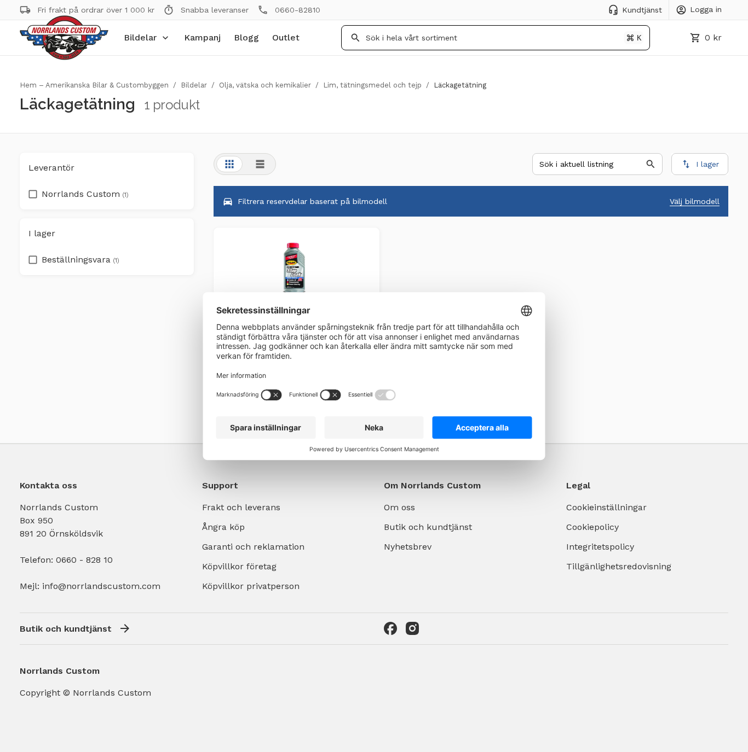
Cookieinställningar (606, 507)
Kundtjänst (642, 9)
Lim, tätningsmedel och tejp (372, 85)
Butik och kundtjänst (428, 527)
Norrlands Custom (85, 194)
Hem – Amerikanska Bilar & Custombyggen (94, 85)
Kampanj (202, 37)
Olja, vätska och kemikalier (265, 85)
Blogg (246, 37)
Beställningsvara (80, 259)
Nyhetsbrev (407, 546)
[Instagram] (412, 628)
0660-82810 (297, 9)
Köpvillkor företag (239, 566)
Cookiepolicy (592, 527)
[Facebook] (390, 628)
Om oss (399, 507)
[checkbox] (32, 191)
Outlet (286, 37)
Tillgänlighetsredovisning (618, 566)
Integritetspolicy (600, 546)
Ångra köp (223, 527)
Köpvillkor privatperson (251, 586)
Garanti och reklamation (253, 546)
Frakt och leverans (241, 507)
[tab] (229, 164)
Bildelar (140, 37)
